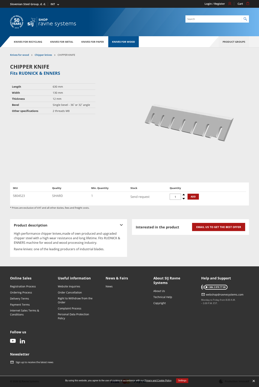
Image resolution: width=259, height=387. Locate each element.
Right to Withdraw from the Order (75, 300)
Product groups (234, 41)
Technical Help (162, 297)
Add (193, 196)
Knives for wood (123, 41)
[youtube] (13, 341)
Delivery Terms (19, 298)
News (109, 286)
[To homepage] (51, 22)
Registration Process (23, 286)
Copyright (159, 303)
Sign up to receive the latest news (34, 362)
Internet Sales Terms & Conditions (24, 312)
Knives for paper (92, 41)
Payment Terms (20, 304)
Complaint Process (69, 308)
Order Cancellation (70, 292)
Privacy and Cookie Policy (157, 380)
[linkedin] (22, 341)
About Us (159, 291)
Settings (182, 380)
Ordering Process (21, 292)
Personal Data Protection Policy (73, 316)
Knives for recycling (28, 41)
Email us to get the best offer (218, 227)
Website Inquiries (69, 286)
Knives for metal (61, 41)
